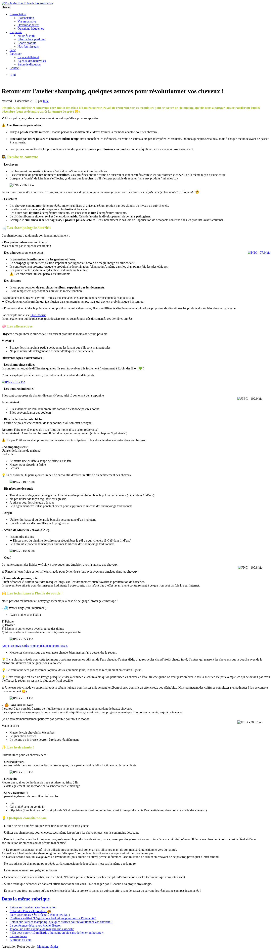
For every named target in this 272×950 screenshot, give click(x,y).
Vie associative (27, 21)
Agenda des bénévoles (32, 60)
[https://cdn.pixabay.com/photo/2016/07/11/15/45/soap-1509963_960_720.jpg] (13, 382)
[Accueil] (27, 3)
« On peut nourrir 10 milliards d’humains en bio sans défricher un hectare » (57, 932)
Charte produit (27, 43)
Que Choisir (38, 315)
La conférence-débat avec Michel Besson (35, 925)
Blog (13, 50)
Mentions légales (47, 946)
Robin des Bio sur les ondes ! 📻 (30, 911)
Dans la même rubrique (26, 898)
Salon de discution (29, 64)
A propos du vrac (20, 939)
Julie (46, 101)
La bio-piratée (18, 936)
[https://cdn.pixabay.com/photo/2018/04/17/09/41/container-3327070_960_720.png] (259, 252)
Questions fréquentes (31, 28)
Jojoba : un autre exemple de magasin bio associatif (42, 929)
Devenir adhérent (28, 25)
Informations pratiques (32, 39)
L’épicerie (16, 32)
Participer (16, 53)
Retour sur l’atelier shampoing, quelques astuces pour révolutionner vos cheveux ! (61, 922)
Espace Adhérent (28, 57)
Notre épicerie (26, 35)
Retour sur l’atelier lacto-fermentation (33, 907)
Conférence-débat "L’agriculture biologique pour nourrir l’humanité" (53, 918)
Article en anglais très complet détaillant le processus (35, 645)
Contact (14, 68)
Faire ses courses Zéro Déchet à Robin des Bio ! (40, 914)
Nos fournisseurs (28, 46)
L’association (18, 14)
